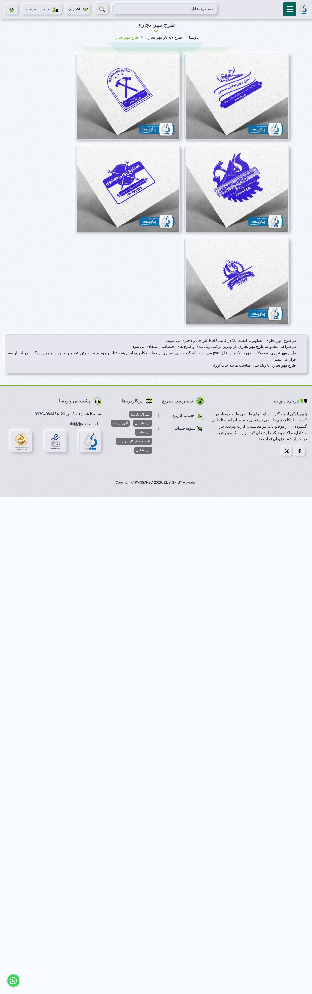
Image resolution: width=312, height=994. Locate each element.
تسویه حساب (184, 428)
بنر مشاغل (143, 450)
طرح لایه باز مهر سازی (164, 37)
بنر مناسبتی (142, 423)
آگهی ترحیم (120, 423)
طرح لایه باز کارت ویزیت (133, 441)
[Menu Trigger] (289, 9)
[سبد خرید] (11, 9)
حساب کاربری (183, 415)
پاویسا (194, 37)
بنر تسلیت (143, 432)
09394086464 (47, 414)
